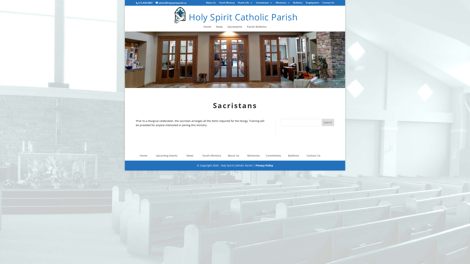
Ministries (281, 3)
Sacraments (234, 26)
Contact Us (328, 3)
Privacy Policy (264, 165)
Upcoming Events (167, 155)
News (219, 26)
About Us (211, 3)
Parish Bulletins (257, 26)
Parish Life (243, 3)
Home (207, 26)
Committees (262, 3)
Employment (312, 3)
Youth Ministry (227, 3)
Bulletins (298, 3)
